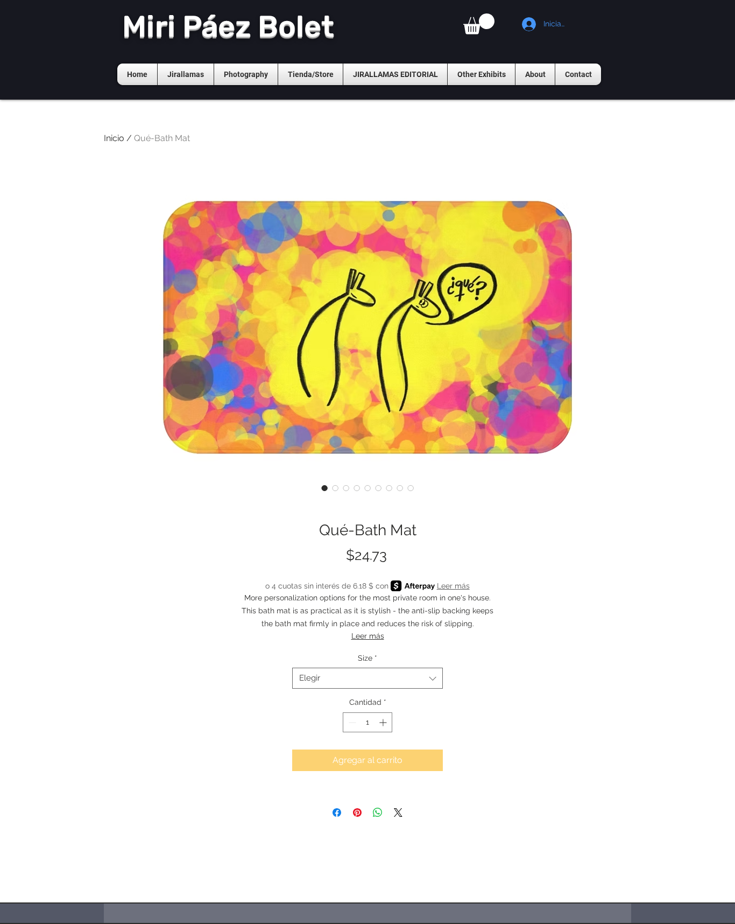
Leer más (453, 586)
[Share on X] (398, 812)
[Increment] (384, 722)
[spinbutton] (367, 722)
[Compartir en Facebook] (336, 812)
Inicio (114, 138)
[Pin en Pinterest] (357, 812)
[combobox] (367, 678)
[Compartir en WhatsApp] (377, 812)
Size (367, 658)
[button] (478, 23)
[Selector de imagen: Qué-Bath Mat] (324, 487)
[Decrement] (351, 722)
